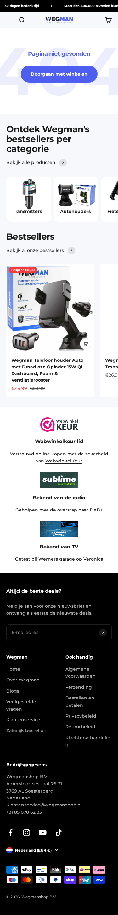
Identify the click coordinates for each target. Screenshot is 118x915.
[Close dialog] (114, 435)
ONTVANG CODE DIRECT (88, 483)
